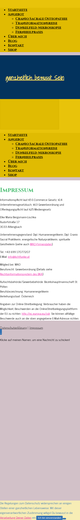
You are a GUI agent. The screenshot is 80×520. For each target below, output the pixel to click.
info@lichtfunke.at (19, 256)
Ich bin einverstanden (49, 517)
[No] (64, 518)
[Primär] (29, 114)
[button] (1, 332)
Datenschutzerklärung (13, 328)
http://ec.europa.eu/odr (36, 313)
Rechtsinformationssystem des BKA (21, 273)
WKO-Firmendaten (41, 244)
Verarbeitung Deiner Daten (15, 517)
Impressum (36, 328)
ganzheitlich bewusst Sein (35, 77)
